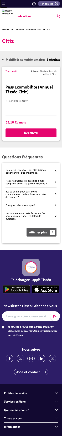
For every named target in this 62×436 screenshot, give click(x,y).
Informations (12, 426)
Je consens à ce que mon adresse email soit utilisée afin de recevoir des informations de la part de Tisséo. (32, 331)
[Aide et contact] (34, 4)
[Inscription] (55, 316)
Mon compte (46, 3)
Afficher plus (38, 232)
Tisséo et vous (13, 418)
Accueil (5, 29)
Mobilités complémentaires (28, 29)
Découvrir (31, 133)
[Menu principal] (3, 4)
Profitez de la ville (15, 393)
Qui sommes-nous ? (16, 409)
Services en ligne (15, 401)
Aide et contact (28, 372)
